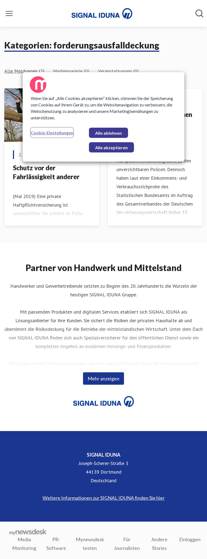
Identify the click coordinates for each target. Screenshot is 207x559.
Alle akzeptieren (111, 147)
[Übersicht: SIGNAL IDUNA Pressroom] (102, 13)
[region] (103, 117)
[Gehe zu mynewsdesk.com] (27, 531)
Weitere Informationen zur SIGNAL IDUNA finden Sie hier (104, 498)
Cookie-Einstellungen (52, 132)
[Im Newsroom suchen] (199, 13)
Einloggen (190, 539)
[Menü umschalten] (9, 13)
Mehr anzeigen (103, 378)
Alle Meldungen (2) (24, 71)
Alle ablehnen (108, 133)
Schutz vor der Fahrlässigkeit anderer (46, 172)
